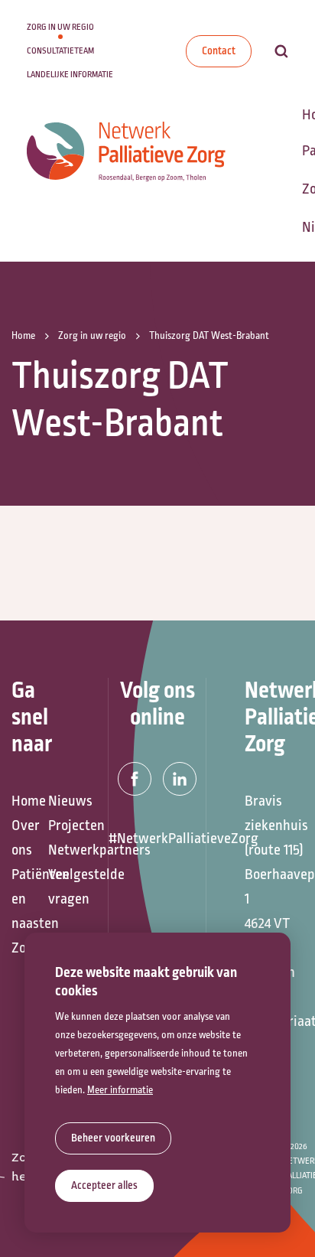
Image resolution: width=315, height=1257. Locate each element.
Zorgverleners (22, 948)
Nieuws (59, 801)
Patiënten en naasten (22, 899)
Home (22, 801)
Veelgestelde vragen (59, 887)
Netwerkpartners (59, 850)
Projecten (59, 825)
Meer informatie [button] (120, 1090)
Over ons (22, 838)
